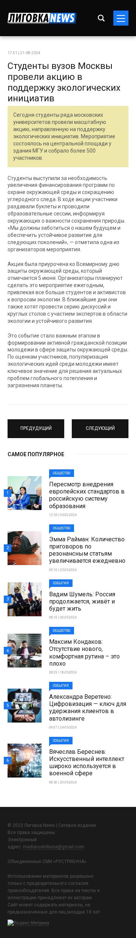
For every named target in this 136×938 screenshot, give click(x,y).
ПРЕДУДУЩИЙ (36, 425)
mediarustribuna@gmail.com (53, 846)
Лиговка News (42, 18)
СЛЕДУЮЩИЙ (100, 425)
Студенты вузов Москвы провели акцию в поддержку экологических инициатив (64, 82)
